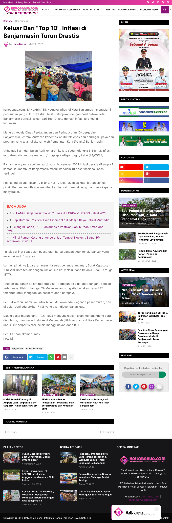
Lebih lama (106, 432)
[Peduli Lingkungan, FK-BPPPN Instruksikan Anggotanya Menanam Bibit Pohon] (11, 475)
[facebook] (148, 2)
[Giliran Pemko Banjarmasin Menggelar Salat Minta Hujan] (68, 495)
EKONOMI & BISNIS (149, 9)
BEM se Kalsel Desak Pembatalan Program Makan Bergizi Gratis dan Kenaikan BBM (58, 404)
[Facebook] (128, 387)
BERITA (45, 9)
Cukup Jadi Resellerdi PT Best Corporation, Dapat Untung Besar (36, 456)
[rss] (131, 174)
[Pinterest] (58, 357)
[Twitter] (136, 387)
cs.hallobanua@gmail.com (142, 499)
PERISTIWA (110, 9)
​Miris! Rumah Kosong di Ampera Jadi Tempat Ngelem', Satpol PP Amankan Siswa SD (20, 402)
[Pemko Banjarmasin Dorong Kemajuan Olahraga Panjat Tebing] (68, 478)
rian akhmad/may (34, 348)
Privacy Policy (23, 2)
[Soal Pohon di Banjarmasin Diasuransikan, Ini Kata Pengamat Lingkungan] (127, 237)
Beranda (8, 21)
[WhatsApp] (51, 357)
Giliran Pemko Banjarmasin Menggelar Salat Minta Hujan (95, 493)
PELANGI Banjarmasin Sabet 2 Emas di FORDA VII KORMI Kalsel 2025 (59, 213)
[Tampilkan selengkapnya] (71, 357)
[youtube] (131, 167)
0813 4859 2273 (150, 496)
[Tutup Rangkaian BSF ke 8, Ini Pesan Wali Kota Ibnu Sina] (127, 316)
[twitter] (153, 2)
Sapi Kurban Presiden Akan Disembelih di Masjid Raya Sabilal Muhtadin (61, 220)
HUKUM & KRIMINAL (128, 9)
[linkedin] (168, 2)
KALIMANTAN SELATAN (66, 9)
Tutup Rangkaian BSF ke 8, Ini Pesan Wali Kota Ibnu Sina (153, 315)
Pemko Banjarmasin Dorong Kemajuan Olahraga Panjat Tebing (95, 477)
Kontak (165, 517)
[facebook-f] (156, 180)
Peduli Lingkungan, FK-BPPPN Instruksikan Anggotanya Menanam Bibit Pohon (38, 476)
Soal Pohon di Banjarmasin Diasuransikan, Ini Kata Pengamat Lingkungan (153, 236)
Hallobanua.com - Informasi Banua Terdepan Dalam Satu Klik (57, 517)
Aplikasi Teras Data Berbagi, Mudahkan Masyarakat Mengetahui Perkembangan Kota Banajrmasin (38, 496)
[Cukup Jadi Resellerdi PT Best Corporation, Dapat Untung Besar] (11, 457)
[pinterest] (163, 2)
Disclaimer (8, 2)
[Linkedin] (159, 387)
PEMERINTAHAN (91, 9)
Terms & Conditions (42, 2)
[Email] (64, 357)
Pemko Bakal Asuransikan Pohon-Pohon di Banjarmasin (152, 253)
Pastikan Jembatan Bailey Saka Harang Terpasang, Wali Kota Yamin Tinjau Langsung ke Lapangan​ (93, 458)
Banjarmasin (22, 21)
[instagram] (158, 2)
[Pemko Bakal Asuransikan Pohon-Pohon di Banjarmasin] (127, 254)
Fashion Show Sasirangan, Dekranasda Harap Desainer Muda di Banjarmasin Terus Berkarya (153, 336)
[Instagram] (152, 387)
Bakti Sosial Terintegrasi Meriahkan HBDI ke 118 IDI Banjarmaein (94, 402)
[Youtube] (144, 387)
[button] (165, 9)
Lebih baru (11, 432)
